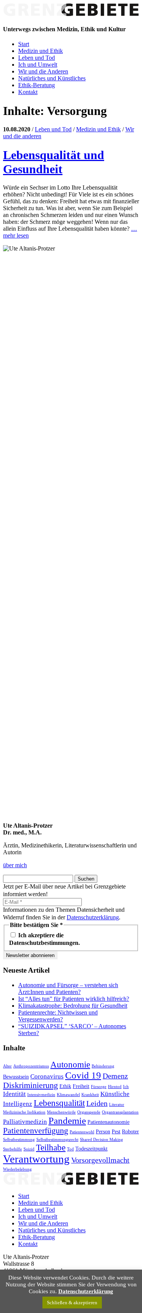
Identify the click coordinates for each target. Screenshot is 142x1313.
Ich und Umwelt (37, 64)
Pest (116, 1131)
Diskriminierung (30, 1085)
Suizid (28, 1149)
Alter (7, 1066)
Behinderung (103, 1066)
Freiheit (81, 1086)
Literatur (116, 1104)
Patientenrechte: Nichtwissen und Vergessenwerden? (58, 1016)
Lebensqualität (59, 1103)
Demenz (115, 1076)
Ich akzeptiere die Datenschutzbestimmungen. (44, 939)
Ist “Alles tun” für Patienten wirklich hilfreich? (73, 999)
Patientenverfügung (35, 1130)
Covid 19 (83, 1075)
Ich (126, 1087)
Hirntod (115, 1087)
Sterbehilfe (12, 1149)
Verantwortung (36, 1159)
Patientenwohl (82, 1132)
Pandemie (67, 1120)
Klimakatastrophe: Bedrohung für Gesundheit (72, 1005)
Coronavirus (47, 1076)
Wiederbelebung (17, 1169)
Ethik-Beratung (36, 85)
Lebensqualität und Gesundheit (53, 162)
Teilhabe (51, 1147)
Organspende (88, 1112)
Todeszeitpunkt (91, 1148)
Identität (14, 1094)
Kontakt (27, 92)
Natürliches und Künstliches (52, 78)
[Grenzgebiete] (71, 14)
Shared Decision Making (101, 1140)
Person (103, 1131)
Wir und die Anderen (43, 71)
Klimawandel (68, 1095)
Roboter (130, 1131)
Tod (70, 1149)
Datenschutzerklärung (93, 917)
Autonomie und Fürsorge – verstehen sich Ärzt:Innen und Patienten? (68, 988)
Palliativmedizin (25, 1121)
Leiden (97, 1103)
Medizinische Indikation (24, 1112)
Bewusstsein (16, 1077)
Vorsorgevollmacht (100, 1160)
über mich (15, 865)
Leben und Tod (36, 57)
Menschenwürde (61, 1112)
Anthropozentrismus (31, 1066)
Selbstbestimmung (19, 1140)
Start (23, 44)
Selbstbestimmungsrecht (57, 1140)
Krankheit (90, 1095)
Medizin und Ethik (40, 51)
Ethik (65, 1086)
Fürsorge (98, 1087)
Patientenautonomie (108, 1122)
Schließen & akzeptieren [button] (72, 1302)
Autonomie (70, 1064)
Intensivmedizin (41, 1095)
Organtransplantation (120, 1112)
